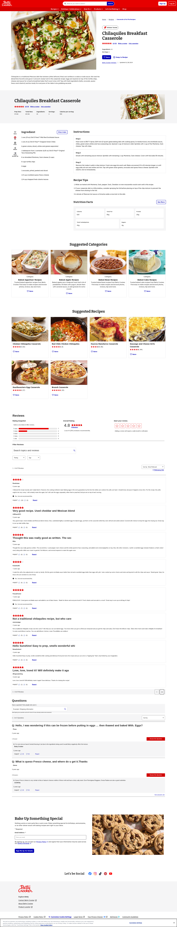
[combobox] (86, 3)
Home (104, 19)
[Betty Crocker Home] (7, 3)
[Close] (174, 923)
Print (15, 144)
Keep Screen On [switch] (15, 155)
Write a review (122, 43)
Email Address (20, 832)
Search (110, 3)
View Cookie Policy (46, 925)
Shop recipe (62, 132)
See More (161, 202)
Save (108, 57)
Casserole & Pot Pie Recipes (126, 19)
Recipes (111, 19)
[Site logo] (26, 889)
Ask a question (133, 43)
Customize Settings (135, 922)
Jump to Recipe (122, 57)
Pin (15, 139)
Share (15, 149)
